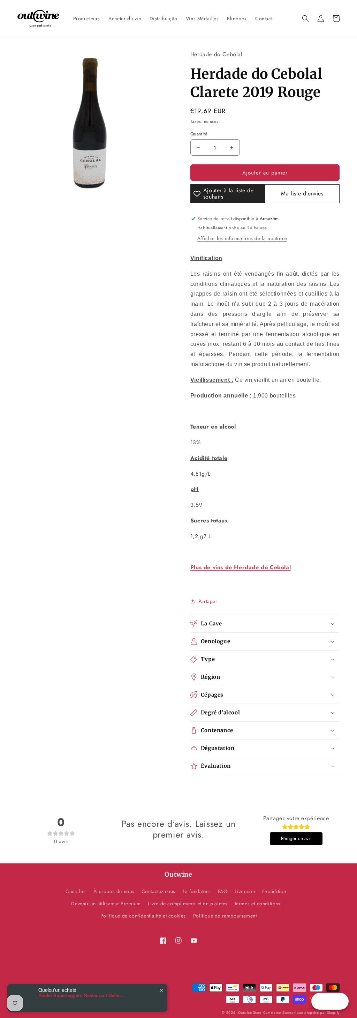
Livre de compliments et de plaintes (188, 903)
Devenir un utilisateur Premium (105, 903)
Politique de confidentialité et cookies (143, 915)
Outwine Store (249, 1012)
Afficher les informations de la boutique (242, 238)
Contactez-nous (158, 891)
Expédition (274, 891)
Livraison (245, 891)
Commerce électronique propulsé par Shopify (301, 1012)
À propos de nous (113, 891)
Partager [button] (208, 601)
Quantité (198, 134)
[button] (305, 18)
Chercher (76, 891)
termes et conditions (258, 903)
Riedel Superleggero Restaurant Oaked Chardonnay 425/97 (82, 991)
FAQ (223, 891)
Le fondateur (197, 891)
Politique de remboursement (225, 915)
